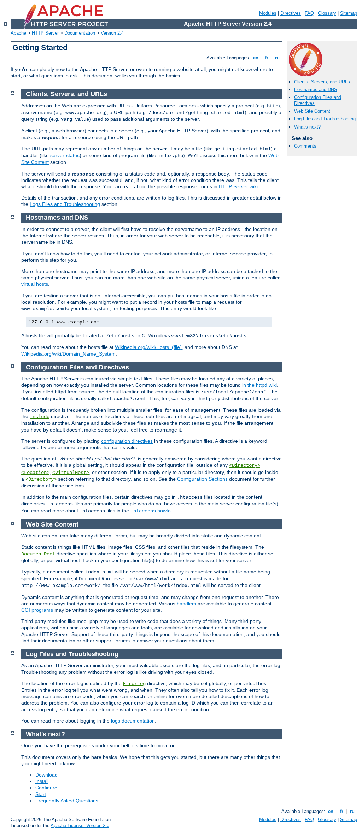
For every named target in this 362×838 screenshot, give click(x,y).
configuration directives (127, 441)
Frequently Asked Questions (66, 800)
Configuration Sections (202, 479)
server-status (65, 155)
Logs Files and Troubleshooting (65, 204)
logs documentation (133, 721)
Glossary (327, 13)
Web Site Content (312, 111)
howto (150, 510)
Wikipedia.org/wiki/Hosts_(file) (148, 347)
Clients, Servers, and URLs (322, 81)
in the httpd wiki (259, 385)
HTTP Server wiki (238, 186)
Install (41, 781)
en (256, 57)
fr (267, 57)
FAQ (309, 13)
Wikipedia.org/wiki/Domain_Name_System (68, 354)
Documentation (79, 33)
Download (46, 775)
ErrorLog (134, 684)
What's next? (307, 127)
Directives (290, 13)
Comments (305, 146)
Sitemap (348, 13)
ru (277, 57)
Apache (18, 33)
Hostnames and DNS (315, 89)
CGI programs (37, 610)
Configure (46, 787)
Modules (267, 13)
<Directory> (244, 465)
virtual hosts (34, 284)
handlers (186, 603)
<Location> (35, 472)
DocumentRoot (38, 554)
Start (40, 794)
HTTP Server (45, 33)
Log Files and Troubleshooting (325, 118)
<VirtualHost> (70, 472)
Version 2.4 (112, 33)
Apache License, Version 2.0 (80, 825)
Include (39, 417)
